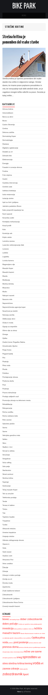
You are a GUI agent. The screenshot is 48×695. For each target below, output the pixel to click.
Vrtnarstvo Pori (7, 560)
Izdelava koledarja (9, 191)
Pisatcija (5, 361)
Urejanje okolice (8, 536)
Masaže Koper (7, 268)
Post (4, 385)
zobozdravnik (12, 674)
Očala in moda (7, 323)
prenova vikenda (23, 647)
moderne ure (37, 633)
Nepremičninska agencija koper (14, 307)
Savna (4, 427)
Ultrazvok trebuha (8, 528)
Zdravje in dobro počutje (11, 575)
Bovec (4, 121)
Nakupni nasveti (8, 295)
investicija (8, 628)
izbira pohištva (18, 629)
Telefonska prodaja (9, 497)
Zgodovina (6, 587)
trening (28, 663)
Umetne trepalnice (9, 532)
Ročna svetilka (7, 412)
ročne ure (29, 651)
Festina (5, 171)
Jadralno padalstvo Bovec (11, 206)
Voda (4, 548)
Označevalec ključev (9, 346)
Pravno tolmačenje (9, 393)
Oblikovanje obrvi (8, 319)
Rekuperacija (7, 408)
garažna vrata (29, 624)
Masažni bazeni (8, 272)
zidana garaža (24, 669)
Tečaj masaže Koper (9, 490)
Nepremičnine (7, 303)
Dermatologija (7, 140)
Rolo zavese (7, 420)
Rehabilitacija (7, 404)
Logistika (5, 257)
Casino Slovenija (8, 124)
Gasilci (4, 179)
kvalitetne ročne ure (28, 629)
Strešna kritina (7, 478)
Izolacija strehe (8, 198)
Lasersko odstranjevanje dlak (13, 245)
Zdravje (5, 571)
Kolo (4, 229)
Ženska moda (7, 583)
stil (39, 657)
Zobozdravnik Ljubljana (11, 598)
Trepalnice (6, 521)
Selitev (4, 439)
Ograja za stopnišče (9, 326)
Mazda (4, 276)
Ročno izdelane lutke (10, 416)
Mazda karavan (29, 633)
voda (36, 663)
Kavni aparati (7, 214)
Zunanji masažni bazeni (11, 606)
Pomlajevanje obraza (10, 377)
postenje (23, 642)
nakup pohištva (18, 638)
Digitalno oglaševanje (10, 148)
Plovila (4, 369)
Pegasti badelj (7, 354)
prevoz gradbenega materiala (37, 647)
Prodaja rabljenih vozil (10, 396)
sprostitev (29, 657)
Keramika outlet (8, 218)
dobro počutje (10, 623)
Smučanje (6, 455)
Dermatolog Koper (9, 136)
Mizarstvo (6, 288)
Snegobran (6, 459)
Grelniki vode (7, 187)
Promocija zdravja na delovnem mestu (16, 400)
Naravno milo (7, 299)
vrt (42, 663)
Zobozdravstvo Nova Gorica (12, 602)
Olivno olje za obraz (9, 330)
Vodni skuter (7, 552)
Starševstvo (6, 470)
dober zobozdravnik (31, 619)
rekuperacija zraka (7, 652)
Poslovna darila (8, 381)
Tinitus (4, 509)
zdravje (15, 668)
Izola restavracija (8, 194)
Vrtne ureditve (7, 563)
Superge (5, 482)
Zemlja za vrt (7, 579)
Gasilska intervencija (10, 183)
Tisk (3, 513)
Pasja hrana (6, 350)
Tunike (4, 525)
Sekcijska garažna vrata (11, 435)
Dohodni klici (7, 156)
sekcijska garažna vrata (9, 657)
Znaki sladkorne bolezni (11, 591)
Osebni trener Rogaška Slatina (13, 342)
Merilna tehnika (8, 284)
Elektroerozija (7, 159)
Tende (4, 501)
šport (26, 674)
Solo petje (6, 466)
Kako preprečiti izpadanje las (13, 210)
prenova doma (10, 646)
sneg (19, 657)
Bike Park (24, 6)
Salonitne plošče (8, 424)
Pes (3, 358)
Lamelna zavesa (8, 241)
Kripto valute (7, 237)
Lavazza (5, 249)
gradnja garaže (37, 624)
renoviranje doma (18, 652)
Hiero (19, 692)
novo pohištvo (27, 638)
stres (5, 663)
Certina (5, 128)
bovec (5, 619)
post (16, 642)
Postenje (5, 389)
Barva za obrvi (7, 117)
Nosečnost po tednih (10, 311)
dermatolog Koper (15, 619)
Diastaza (5, 144)
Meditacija (6, 280)
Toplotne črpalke (8, 517)
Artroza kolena (7, 109)
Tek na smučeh (8, 494)
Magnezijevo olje (8, 264)
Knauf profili (6, 225)
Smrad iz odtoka (8, 451)
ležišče (38, 628)
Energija (5, 163)
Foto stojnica (7, 175)
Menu (24, 16)
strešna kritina (16, 663)
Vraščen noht (7, 556)
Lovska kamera (8, 260)
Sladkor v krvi (7, 447)
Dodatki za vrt (7, 152)
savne (38, 651)
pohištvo (10, 642)
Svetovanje (6, 486)
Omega (5, 334)
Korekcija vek (7, 233)
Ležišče (5, 253)
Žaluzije (5, 567)
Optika (4, 338)
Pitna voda (6, 365)
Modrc (4, 292)
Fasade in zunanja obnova (12, 167)
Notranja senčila (8, 315)
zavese (6, 668)
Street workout (7, 474)
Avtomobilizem (7, 113)
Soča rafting (6, 462)
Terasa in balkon (8, 505)
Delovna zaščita (8, 132)
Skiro (4, 443)
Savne (4, 431)
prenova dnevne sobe (35, 642)
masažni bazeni (11, 633)
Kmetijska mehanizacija (11, 222)
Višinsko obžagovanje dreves (13, 540)
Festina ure (21, 624)
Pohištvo (5, 373)
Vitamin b (5, 544)
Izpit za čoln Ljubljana (10, 202)
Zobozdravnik (7, 595)
